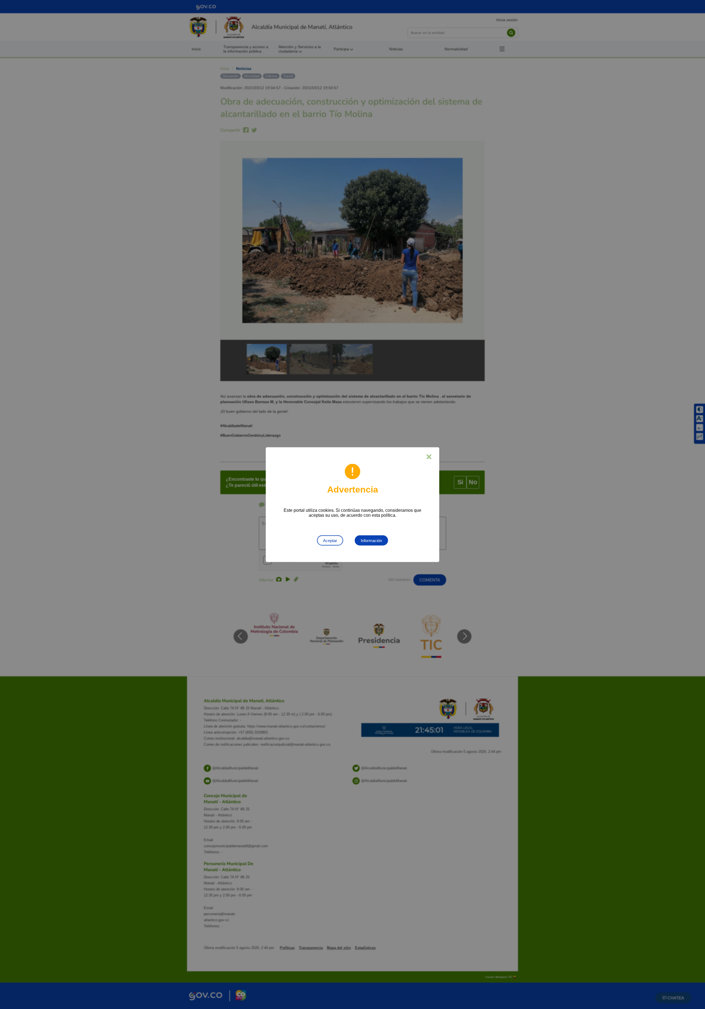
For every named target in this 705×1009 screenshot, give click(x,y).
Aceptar (330, 540)
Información (371, 540)
